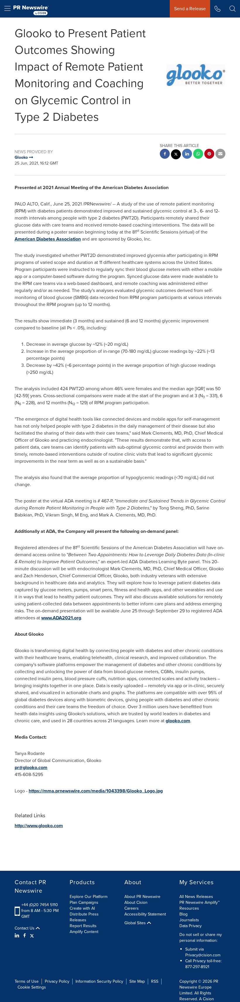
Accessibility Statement (145, 914)
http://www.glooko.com (39, 825)
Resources (189, 908)
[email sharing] (220, 154)
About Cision (136, 902)
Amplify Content (84, 932)
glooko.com (178, 720)
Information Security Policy (99, 981)
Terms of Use (27, 981)
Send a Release (190, 8)
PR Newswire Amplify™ (199, 902)
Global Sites (135, 923)
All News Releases (196, 897)
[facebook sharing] (165, 154)
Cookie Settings (32, 987)
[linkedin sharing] (187, 154)
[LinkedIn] (18, 936)
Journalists (189, 920)
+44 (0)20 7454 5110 (39, 905)
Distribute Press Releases (84, 917)
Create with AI (82, 908)
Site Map (137, 981)
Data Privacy (190, 926)
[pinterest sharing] (209, 154)
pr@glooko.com (31, 767)
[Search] (232, 9)
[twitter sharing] (176, 155)
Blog (183, 914)
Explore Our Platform (88, 897)
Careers (131, 908)
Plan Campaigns (84, 902)
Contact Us (25, 928)
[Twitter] (31, 936)
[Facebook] (24, 936)
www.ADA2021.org (61, 617)
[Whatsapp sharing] (198, 154)
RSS (154, 981)
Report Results (83, 926)
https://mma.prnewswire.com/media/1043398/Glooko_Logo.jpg (96, 790)
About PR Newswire (142, 897)
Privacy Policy (57, 981)
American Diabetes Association (48, 239)
